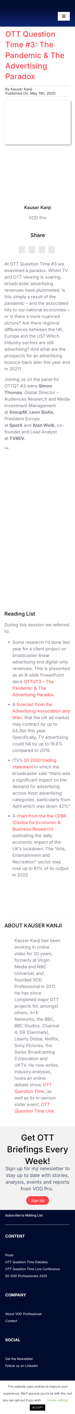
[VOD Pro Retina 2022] (20, 16)
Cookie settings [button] (57, 1400)
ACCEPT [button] (37, 1407)
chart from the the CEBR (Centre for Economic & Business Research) (39, 822)
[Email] (51, 249)
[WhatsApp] (42, 249)
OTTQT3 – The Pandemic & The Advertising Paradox (33, 688)
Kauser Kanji (21, 89)
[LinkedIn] (32, 249)
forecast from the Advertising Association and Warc (41, 711)
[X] (22, 249)
